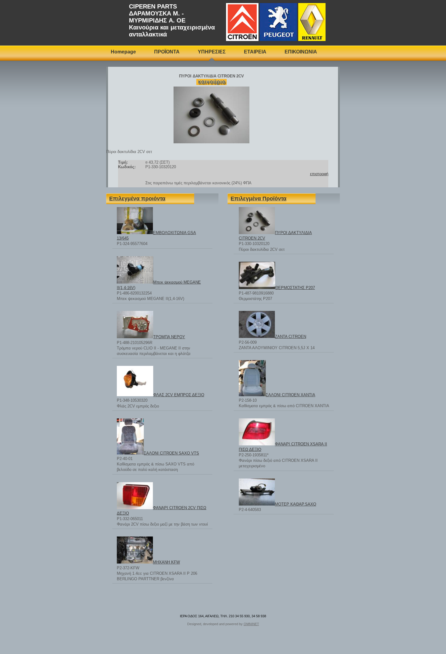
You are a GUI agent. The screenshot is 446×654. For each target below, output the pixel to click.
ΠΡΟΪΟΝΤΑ (167, 51)
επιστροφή (319, 174)
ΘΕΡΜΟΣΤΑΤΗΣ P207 (295, 287)
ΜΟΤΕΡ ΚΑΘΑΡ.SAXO (295, 504)
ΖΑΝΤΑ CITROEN (290, 336)
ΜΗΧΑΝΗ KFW (166, 562)
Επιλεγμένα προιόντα (137, 199)
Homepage (123, 51)
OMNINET (251, 624)
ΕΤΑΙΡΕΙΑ (255, 51)
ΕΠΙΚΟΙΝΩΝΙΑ (301, 51)
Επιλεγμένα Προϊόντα (258, 199)
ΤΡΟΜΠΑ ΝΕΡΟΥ (169, 337)
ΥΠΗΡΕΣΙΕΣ (212, 51)
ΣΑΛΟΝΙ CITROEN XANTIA (290, 395)
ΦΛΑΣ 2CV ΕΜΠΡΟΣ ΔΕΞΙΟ (178, 395)
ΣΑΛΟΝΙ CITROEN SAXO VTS (171, 453)
